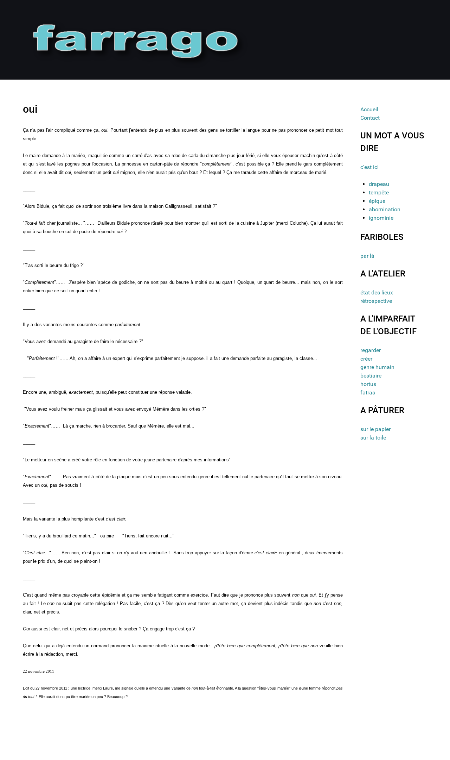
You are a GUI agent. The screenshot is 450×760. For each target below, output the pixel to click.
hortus (368, 384)
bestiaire (370, 375)
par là (367, 256)
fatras (367, 392)
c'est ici (369, 167)
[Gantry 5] (136, 39)
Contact (370, 117)
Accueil (369, 109)
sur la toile (373, 437)
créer (366, 358)
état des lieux (376, 292)
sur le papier (375, 429)
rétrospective (376, 301)
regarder (370, 350)
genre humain (377, 367)
